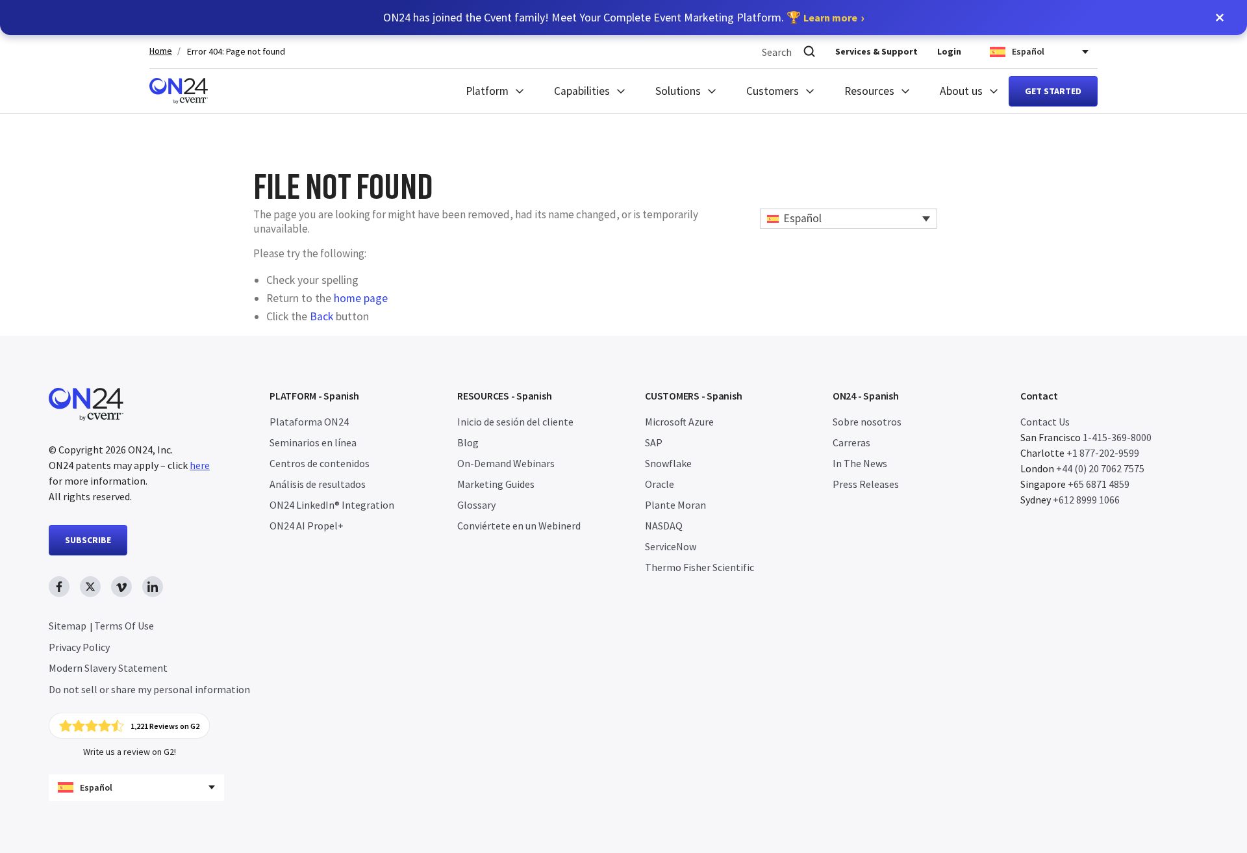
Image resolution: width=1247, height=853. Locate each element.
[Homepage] (178, 91)
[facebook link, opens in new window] (59, 586)
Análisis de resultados (318, 483)
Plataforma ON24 (309, 421)
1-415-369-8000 (1117, 437)
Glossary (476, 504)
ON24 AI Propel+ (307, 525)
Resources (869, 91)
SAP (653, 442)
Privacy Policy (79, 647)
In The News (860, 463)
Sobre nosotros (867, 421)
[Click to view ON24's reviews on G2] (129, 725)
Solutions (678, 91)
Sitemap (67, 625)
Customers (772, 91)
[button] (1220, 17)
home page (361, 298)
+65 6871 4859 (1098, 483)
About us (961, 91)
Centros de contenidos (320, 463)
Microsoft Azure (679, 421)
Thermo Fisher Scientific (699, 567)
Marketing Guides (496, 483)
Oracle (659, 483)
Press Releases (866, 483)
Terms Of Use (124, 625)
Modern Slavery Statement (108, 667)
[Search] (809, 51)
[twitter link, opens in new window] (90, 586)
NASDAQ (664, 525)
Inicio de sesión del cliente (515, 421)
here (200, 465)
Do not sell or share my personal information (149, 689)
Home (160, 51)
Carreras (851, 442)
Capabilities (582, 91)
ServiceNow (670, 546)
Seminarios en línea (313, 442)
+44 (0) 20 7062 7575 (1100, 468)
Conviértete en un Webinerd (519, 525)
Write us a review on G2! (129, 752)
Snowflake (668, 463)
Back (321, 316)
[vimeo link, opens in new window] (121, 586)
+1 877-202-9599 (1102, 452)
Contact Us (1045, 421)
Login (949, 51)
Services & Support (876, 51)
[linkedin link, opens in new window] (152, 586)
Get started (1053, 91)
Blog (468, 442)
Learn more (830, 17)
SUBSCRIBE (88, 540)
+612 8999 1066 (1086, 499)
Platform (487, 91)
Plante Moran (675, 504)
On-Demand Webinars (506, 463)
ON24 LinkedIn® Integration (332, 504)
